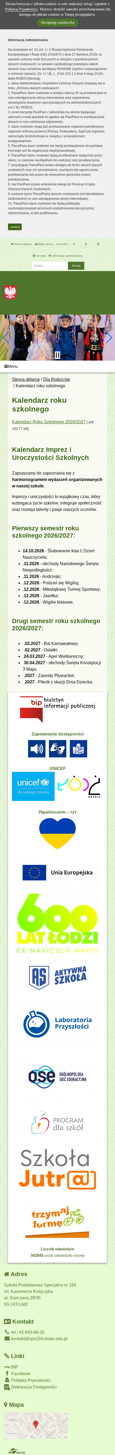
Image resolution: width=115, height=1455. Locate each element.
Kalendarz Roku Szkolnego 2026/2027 (49, 422)
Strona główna (22, 243)
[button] (6, 337)
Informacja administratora (67, 255)
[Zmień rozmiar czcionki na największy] (98, 244)
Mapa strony (45, 243)
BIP (14, 1367)
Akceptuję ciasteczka (57, 23)
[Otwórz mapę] (36, 1425)
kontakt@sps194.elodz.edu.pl (38, 1338)
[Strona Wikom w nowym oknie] (16, 1451)
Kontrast (40, 255)
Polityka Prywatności (30, 1380)
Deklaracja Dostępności (33, 1387)
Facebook (20, 1373)
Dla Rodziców (56, 379)
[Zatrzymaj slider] (57, 355)
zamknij (15, 226)
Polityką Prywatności (21, 9)
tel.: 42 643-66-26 (27, 1332)
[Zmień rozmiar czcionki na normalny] (74, 244)
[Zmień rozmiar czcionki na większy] (86, 244)
